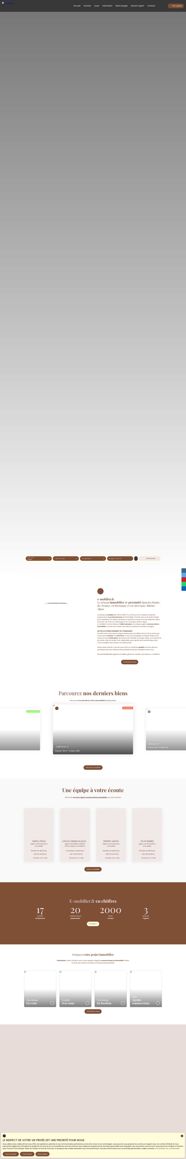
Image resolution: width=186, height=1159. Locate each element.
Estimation (107, 6)
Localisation (86, 558)
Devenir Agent (137, 6)
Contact (151, 6)
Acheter (87, 6)
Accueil (77, 6)
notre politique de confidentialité (167, 1148)
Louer (96, 6)
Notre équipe (122, 6)
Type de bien (60, 558)
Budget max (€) (115, 558)
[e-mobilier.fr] (11, 6)
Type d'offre (30, 557)
